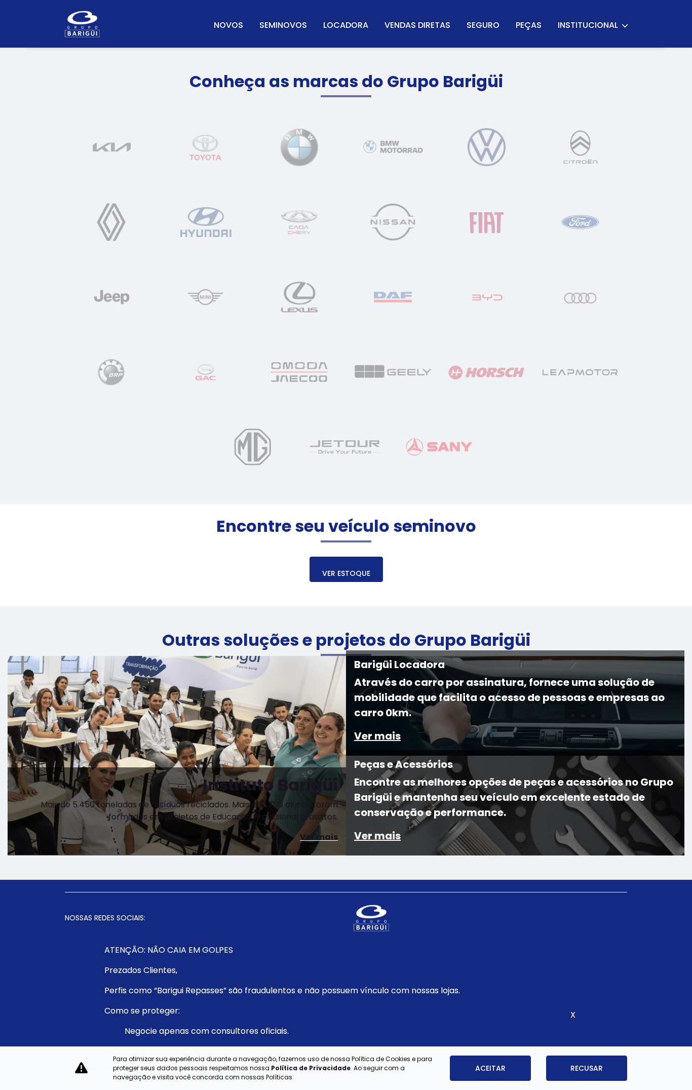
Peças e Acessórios (403, 764)
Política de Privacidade (311, 1068)
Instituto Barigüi (270, 785)
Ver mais (319, 837)
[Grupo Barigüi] (82, 24)
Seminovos (283, 25)
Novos (228, 25)
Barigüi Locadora (399, 664)
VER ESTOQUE (346, 573)
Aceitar (490, 1068)
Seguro (483, 25)
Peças (529, 25)
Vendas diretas (417, 25)
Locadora (345, 25)
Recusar (586, 1068)
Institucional (588, 25)
